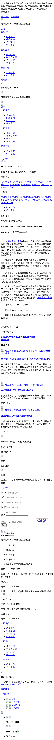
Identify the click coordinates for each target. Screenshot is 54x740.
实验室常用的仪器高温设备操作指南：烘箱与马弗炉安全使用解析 (25, 359)
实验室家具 (28, 182)
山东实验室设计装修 (25, 337)
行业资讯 (10, 75)
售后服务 (10, 63)
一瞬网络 (5, 694)
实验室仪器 (17, 182)
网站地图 (15, 16)
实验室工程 (39, 182)
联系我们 (5, 80)
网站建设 (5, 689)
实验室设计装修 (8, 337)
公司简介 (5, 32)
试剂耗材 (10, 60)
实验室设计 (26, 184)
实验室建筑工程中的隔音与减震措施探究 (16, 416)
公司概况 (10, 36)
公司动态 (10, 72)
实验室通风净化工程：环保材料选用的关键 (17, 390)
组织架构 (10, 39)
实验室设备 (6, 182)
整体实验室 (11, 57)
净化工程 (36, 184)
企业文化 (10, 42)
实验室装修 (15, 184)
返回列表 (5, 339)
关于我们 (5, 16)
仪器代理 (10, 54)
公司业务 (5, 50)
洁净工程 (45, 184)
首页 (3, 29)
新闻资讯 (5, 68)
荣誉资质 (10, 45)
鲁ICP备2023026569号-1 (12, 684)
